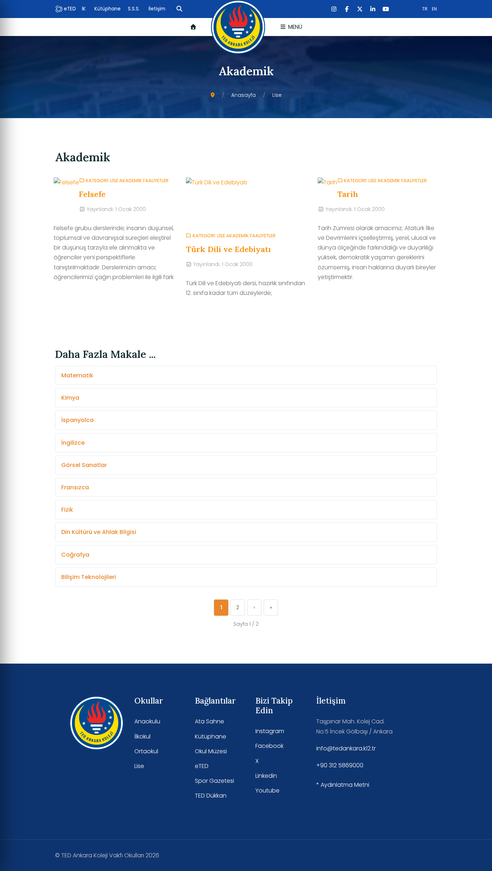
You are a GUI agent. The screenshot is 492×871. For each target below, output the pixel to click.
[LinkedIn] (372, 9)
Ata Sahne (209, 721)
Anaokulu (147, 721)
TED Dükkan (211, 795)
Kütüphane (108, 8)
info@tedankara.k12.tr (346, 748)
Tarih (347, 194)
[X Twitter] (359, 9)
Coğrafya (75, 555)
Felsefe (92, 194)
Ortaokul (146, 751)
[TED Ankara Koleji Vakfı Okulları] (238, 27)
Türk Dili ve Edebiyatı (228, 249)
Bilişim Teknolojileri (88, 577)
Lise (139, 766)
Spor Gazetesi (214, 781)
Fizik (67, 510)
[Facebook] (346, 9)
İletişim (156, 8)
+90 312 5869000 (339, 765)
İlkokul (142, 736)
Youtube (267, 790)
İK (84, 8)
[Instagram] (333, 9)
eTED (69, 8)
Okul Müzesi (211, 751)
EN (434, 9)
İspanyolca (77, 420)
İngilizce (73, 443)
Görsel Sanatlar (84, 465)
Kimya (70, 398)
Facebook (269, 746)
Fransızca (75, 487)
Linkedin (266, 776)
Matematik (77, 375)
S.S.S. (134, 8)
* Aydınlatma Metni (342, 785)
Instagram (269, 731)
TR (425, 9)
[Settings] (179, 9)
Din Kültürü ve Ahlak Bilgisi (98, 532)
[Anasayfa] (193, 26)
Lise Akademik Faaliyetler (139, 181)
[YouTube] (385, 9)
